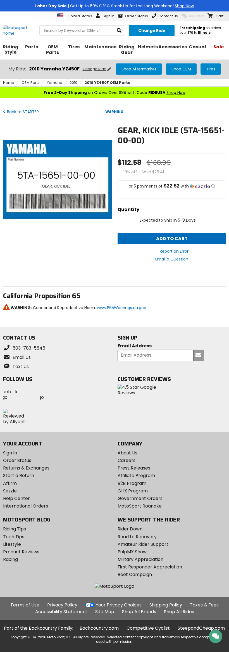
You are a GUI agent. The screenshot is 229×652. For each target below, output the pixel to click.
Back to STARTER (22, 112)
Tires (210, 69)
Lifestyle (12, 544)
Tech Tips (13, 537)
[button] (172, 186)
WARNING (114, 111)
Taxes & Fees (204, 605)
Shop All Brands (139, 611)
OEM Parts (31, 82)
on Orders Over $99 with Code (114, 92)
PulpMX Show (132, 552)
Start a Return (18, 475)
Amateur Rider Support (143, 544)
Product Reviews (21, 552)
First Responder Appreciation (150, 567)
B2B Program (132, 483)
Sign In (10, 453)
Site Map (104, 611)
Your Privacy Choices (119, 605)
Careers (126, 460)
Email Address (135, 346)
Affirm (10, 483)
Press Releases (134, 468)
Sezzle (10, 491)
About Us (127, 453)
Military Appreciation (140, 559)
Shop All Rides (179, 611)
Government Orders (140, 498)
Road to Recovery (137, 537)
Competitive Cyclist (148, 628)
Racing (10, 559)
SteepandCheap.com (201, 628)
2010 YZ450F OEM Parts (107, 82)
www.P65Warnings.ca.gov (121, 307)
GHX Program (133, 491)
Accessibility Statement (61, 611)
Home (8, 82)
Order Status (17, 460)
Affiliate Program (136, 475)
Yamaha (54, 82)
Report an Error (174, 251)
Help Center (16, 498)
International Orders (25, 506)
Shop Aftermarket (138, 69)
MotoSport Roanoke (140, 506)
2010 (73, 82)
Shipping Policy (165, 605)
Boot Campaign (135, 574)
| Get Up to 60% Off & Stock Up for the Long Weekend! (114, 6)
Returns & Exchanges (26, 468)
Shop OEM (181, 69)
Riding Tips (14, 529)
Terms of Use (24, 605)
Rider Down (130, 529)
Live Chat (196, 16)
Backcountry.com (99, 628)
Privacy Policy (62, 605)
